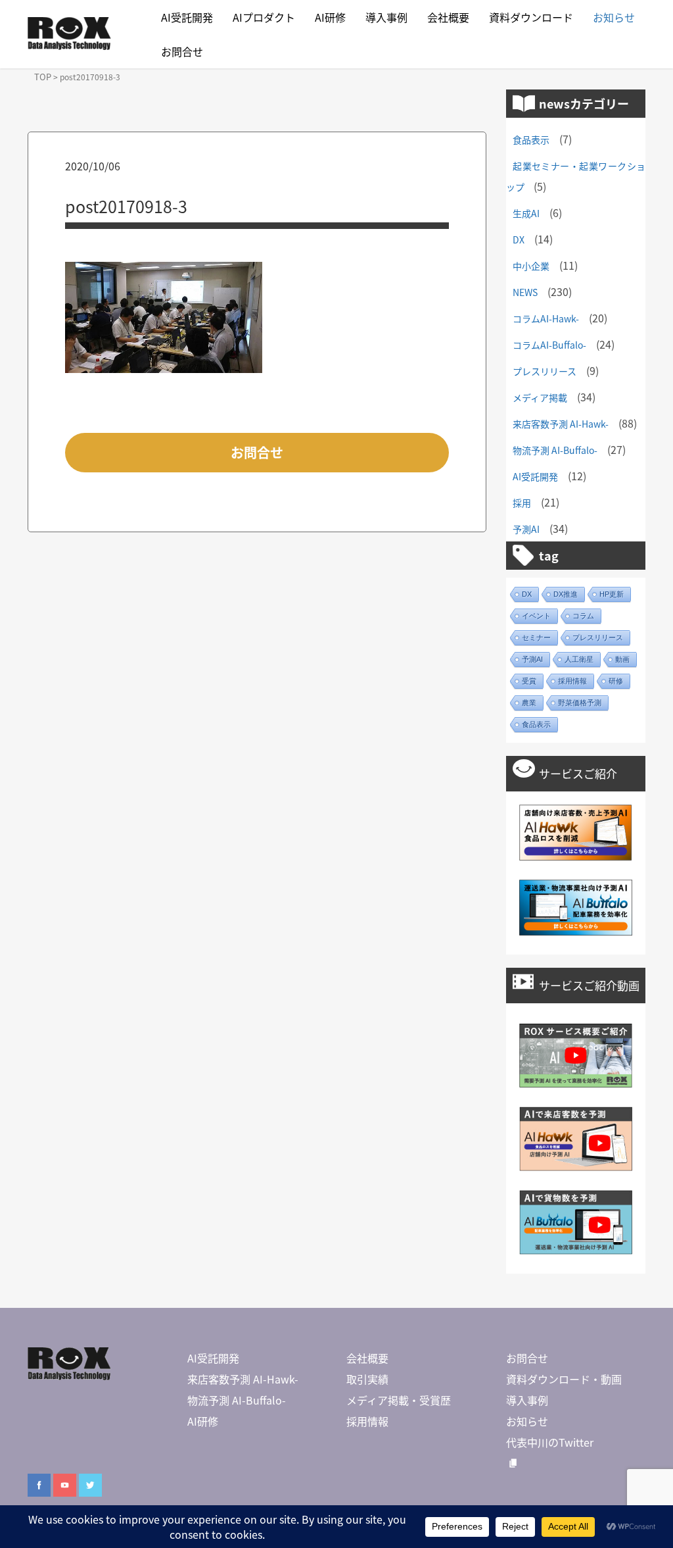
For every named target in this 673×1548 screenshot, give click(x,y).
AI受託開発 (187, 17)
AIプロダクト (264, 17)
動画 (622, 659)
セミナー (536, 637)
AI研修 (330, 17)
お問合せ (182, 51)
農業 (529, 703)
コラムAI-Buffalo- (549, 344)
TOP (42, 76)
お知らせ (614, 17)
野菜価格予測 (579, 703)
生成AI (526, 213)
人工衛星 (579, 659)
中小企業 (531, 265)
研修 (616, 681)
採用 (522, 502)
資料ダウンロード (531, 17)
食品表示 (531, 139)
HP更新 (611, 594)
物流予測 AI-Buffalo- (555, 450)
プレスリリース (544, 371)
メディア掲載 (540, 397)
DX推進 (565, 594)
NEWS (525, 292)
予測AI (526, 529)
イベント (536, 616)
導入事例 (386, 17)
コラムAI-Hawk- (546, 318)
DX (518, 239)
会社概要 (448, 17)
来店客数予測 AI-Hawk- (561, 423)
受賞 (529, 681)
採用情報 (572, 681)
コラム (583, 616)
